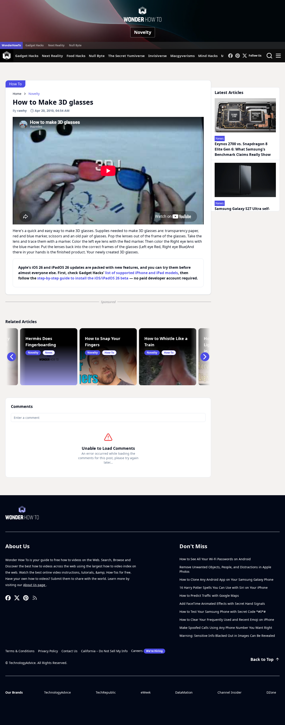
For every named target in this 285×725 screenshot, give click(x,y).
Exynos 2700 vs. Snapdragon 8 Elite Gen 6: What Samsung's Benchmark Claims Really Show (243, 149)
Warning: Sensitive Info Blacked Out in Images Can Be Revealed (227, 635)
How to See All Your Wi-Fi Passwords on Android (215, 559)
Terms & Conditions (20, 651)
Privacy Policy (48, 651)
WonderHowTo (11, 45)
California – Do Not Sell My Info (104, 651)
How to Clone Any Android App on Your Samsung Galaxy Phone (226, 579)
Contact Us (69, 651)
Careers (147, 651)
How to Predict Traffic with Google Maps (209, 595)
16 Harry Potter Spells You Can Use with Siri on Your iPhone (223, 587)
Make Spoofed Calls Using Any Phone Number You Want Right (225, 627)
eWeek (146, 692)
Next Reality (56, 45)
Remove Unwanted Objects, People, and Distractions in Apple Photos (225, 569)
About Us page (34, 585)
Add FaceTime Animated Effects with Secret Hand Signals (222, 603)
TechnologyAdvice (57, 692)
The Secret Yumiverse (126, 55)
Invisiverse (157, 55)
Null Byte (75, 45)
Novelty (142, 32)
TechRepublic (106, 692)
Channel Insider (230, 692)
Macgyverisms (182, 55)
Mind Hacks (208, 55)
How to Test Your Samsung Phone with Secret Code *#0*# (222, 611)
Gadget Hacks (34, 45)
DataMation (184, 692)
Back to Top (261, 659)
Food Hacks (76, 55)
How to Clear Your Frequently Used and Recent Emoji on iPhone (226, 619)
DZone (271, 692)
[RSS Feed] (34, 598)
